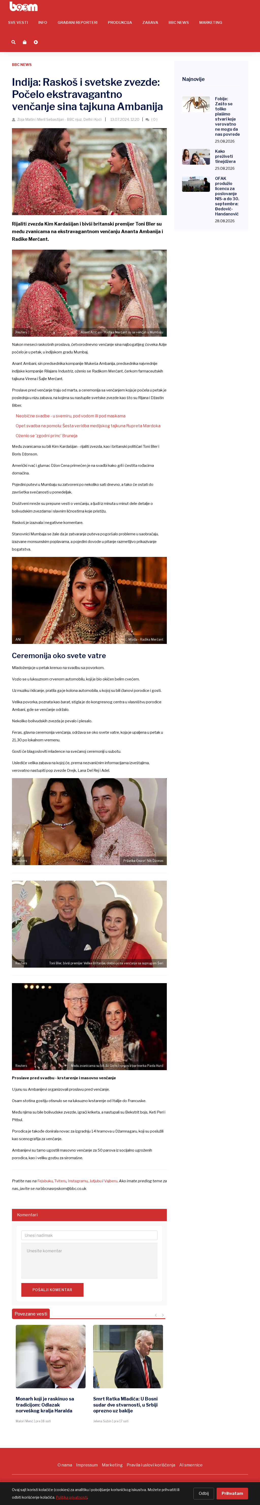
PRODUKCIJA (120, 22)
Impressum (87, 1465)
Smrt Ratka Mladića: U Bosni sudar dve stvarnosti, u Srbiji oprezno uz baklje (125, 1404)
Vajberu (110, 1181)
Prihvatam (232, 1493)
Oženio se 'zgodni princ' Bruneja (46, 435)
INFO (42, 22)
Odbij (204, 1493)
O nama (65, 1465)
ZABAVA (150, 22)
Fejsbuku (45, 1181)
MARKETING (210, 22)
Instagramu (78, 1181)
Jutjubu (95, 1181)
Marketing (112, 1465)
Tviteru (60, 1181)
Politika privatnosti (71, 1497)
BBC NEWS (179, 22)
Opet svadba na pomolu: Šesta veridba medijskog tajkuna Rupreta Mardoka (88, 425)
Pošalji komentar (52, 1290)
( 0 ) (154, 119)
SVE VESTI (18, 22)
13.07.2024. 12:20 (124, 119)
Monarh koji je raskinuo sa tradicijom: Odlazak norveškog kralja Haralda (45, 1404)
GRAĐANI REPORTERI (78, 22)
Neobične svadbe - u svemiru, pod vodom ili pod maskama (70, 416)
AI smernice (191, 1465)
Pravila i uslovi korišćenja (151, 1465)
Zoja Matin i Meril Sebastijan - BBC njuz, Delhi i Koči (59, 119)
